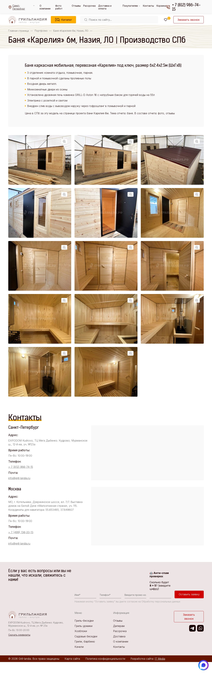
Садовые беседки (86, 636)
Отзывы (76, 5)
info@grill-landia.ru (19, 478)
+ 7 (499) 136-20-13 (20, 532)
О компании (45, 7)
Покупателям (130, 5)
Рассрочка (89, 5)
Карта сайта (72, 658)
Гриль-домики (83, 626)
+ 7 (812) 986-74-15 (186, 7)
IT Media (160, 658)
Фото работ (58, 7)
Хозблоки (81, 631)
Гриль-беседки (84, 620)
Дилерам (119, 626)
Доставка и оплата (104, 7)
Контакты (148, 5)
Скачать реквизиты (19, 634)
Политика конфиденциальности (105, 658)
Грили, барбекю (85, 641)
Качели (79, 646)
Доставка (119, 636)
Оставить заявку (189, 594)
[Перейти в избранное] (165, 19)
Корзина (161, 5)
